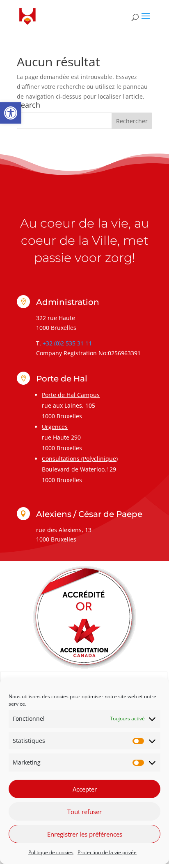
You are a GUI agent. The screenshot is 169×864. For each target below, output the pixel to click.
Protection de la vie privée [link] (107, 852)
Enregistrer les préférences (84, 834)
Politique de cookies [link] (50, 852)
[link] (10, 113)
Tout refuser (84, 812)
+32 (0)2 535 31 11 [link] (67, 343)
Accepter (85, 789)
